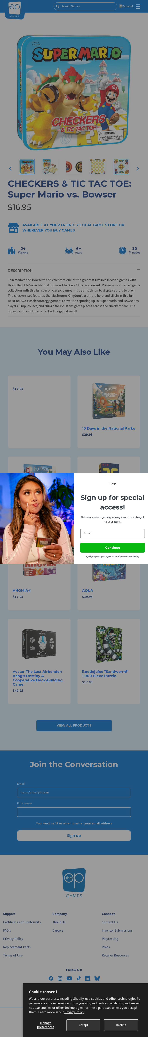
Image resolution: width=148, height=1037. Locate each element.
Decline (121, 1025)
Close (112, 484)
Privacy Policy (74, 1012)
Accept (83, 1025)
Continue (112, 547)
